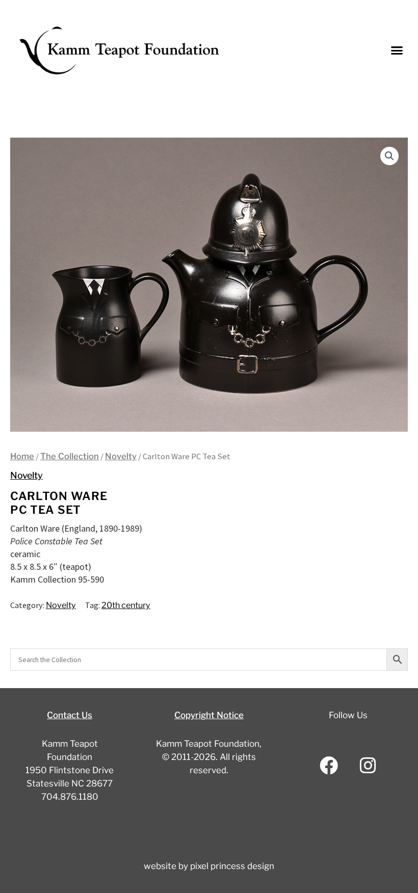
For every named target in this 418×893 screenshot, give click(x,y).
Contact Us (69, 715)
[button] (397, 50)
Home (22, 456)
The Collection (69, 456)
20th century (125, 605)
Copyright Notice (209, 715)
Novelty (121, 456)
